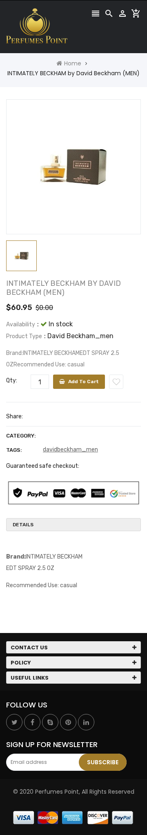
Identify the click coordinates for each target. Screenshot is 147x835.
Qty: (11, 380)
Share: (14, 416)
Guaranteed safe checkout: (42, 465)
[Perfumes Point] (73, 817)
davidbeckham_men (70, 449)
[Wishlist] (116, 382)
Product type (24, 336)
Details (23, 524)
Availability (20, 324)
